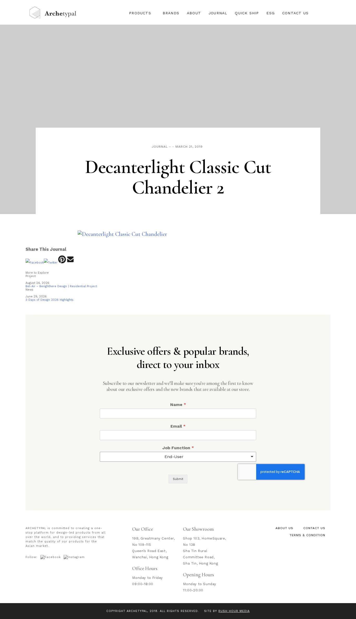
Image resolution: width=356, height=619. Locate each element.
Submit (178, 479)
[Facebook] (35, 262)
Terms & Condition (307, 535)
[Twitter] (51, 262)
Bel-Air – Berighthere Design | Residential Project (61, 286)
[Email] (70, 262)
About (194, 13)
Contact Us (295, 13)
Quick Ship (247, 13)
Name (178, 404)
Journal (217, 13)
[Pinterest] (62, 262)
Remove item (247, 456)
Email (178, 426)
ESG (270, 13)
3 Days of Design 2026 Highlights (49, 300)
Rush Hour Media (234, 611)
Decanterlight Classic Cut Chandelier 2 (178, 177)
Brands (171, 13)
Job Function (178, 447)
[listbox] (178, 457)
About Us (284, 528)
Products (140, 13)
